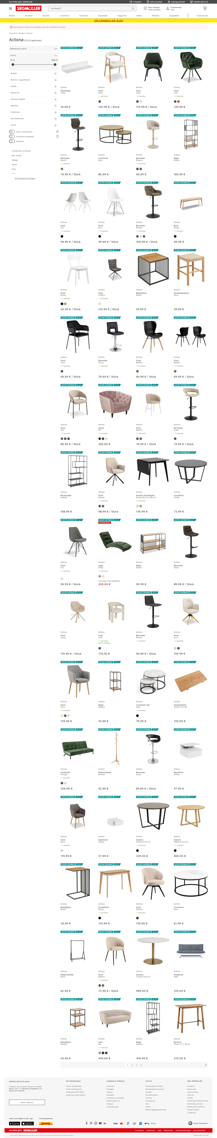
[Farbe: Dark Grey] (99, 438)
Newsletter (110, 1095)
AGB (159, 1130)
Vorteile (190, 1098)
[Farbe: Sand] (175, 648)
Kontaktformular (152, 1095)
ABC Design (16, 155)
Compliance (191, 1113)
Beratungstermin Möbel (154, 1086)
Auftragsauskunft (178, 2)
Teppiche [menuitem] (122, 16)
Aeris (14, 169)
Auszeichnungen (193, 1110)
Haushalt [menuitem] (102, 16)
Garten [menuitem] (46, 16)
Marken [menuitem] (155, 16)
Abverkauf (110, 1086)
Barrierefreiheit (199, 1130)
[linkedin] (104, 1123)
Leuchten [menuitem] (64, 16)
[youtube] (100, 1123)
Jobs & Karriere (192, 1092)
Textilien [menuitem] (83, 16)
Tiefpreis (109, 1092)
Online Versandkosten (74, 1086)
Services (149, 1098)
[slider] (12, 64)
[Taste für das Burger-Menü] (10, 8)
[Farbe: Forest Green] (103, 438)
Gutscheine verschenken (115, 1098)
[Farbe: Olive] (62, 169)
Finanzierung (150, 1101)
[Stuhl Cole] (115, 610)
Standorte (191, 1086)
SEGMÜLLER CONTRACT (196, 1107)
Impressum (151, 1130)
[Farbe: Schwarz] (62, 236)
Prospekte (137, 2)
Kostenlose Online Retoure (75, 1095)
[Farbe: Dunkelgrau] (99, 101)
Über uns (190, 1095)
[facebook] (86, 1123)
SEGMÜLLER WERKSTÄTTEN (197, 1101)
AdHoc (14, 165)
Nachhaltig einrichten (195, 1104)
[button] (57, 131)
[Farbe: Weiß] (99, 371)
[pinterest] (91, 1123)
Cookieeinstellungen (183, 1130)
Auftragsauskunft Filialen (75, 1092)
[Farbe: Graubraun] (140, 169)
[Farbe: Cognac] (137, 371)
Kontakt (148, 1092)
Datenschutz (168, 1130)
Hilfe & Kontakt (156, 2)
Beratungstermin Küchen (155, 1089)
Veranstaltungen (112, 1107)
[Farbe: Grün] (68, 438)
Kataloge (109, 1104)
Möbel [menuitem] (12, 16)
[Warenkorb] (205, 8)
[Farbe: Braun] (137, 918)
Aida (13, 174)
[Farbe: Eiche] (65, 303)
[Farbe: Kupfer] (178, 101)
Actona (15, 160)
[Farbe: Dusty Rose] (99, 576)
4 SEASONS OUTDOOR (21, 151)
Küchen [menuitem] (29, 16)
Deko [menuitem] (139, 16)
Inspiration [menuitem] (202, 16)
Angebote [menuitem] (174, 16)
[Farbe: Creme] (140, 101)
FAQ (147, 1104)
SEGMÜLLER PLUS (201, 2)
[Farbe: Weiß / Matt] (137, 506)
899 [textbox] (53, 60)
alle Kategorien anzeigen (25, 178)
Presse (148, 1107)
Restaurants (191, 1089)
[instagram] (95, 1123)
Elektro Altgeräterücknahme (156, 1110)
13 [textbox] (11, 60)
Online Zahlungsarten (74, 1089)
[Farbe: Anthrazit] (137, 101)
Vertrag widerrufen (200, 1135)
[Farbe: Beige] (140, 236)
